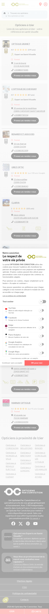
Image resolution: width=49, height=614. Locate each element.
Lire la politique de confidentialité (14, 296)
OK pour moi (36, 363)
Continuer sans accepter (12, 363)
